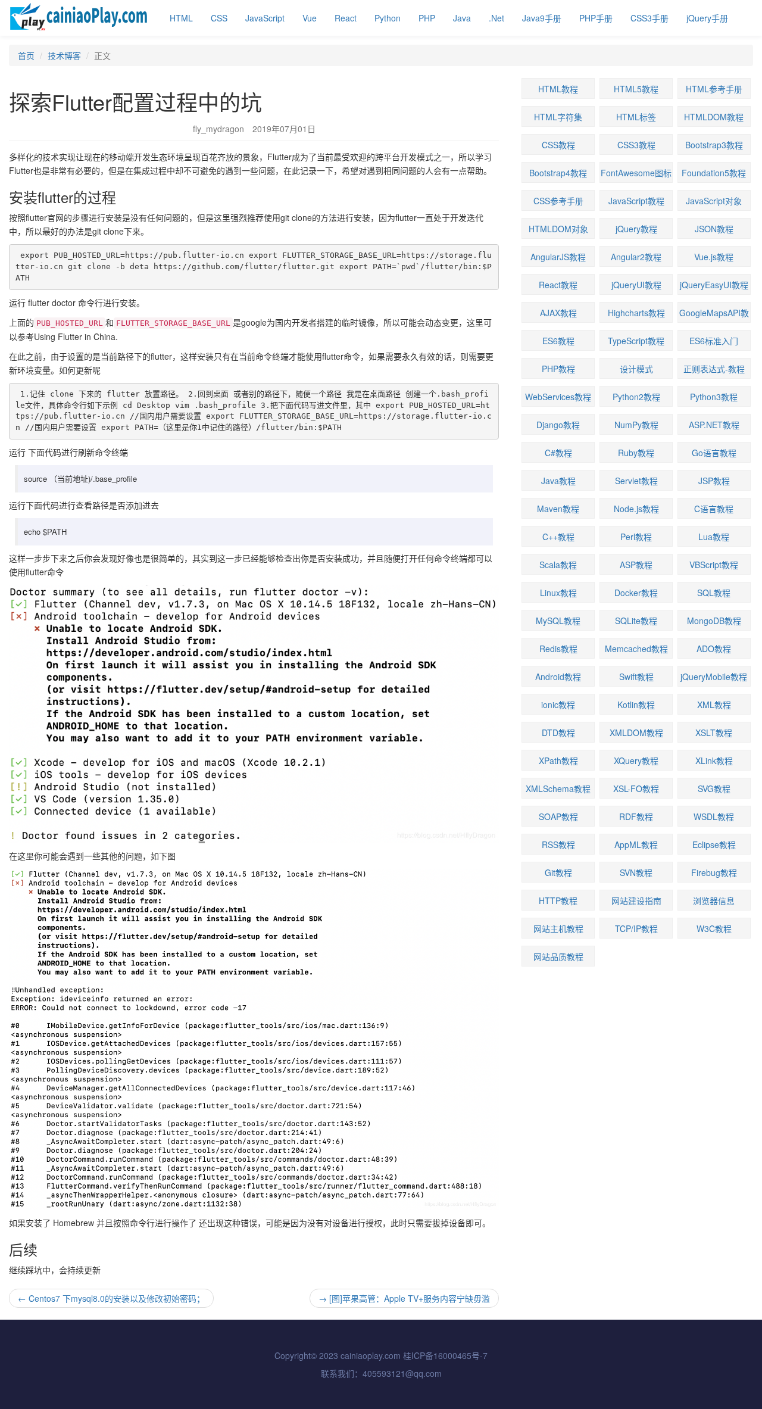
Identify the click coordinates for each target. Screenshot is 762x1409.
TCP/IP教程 (636, 928)
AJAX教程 (558, 313)
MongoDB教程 (714, 620)
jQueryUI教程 (636, 285)
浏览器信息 (714, 900)
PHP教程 (558, 369)
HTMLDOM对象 (558, 229)
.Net (496, 18)
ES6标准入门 (713, 341)
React (346, 18)
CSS (219, 18)
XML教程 (714, 704)
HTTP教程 (558, 900)
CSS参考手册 (558, 201)
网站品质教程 (558, 956)
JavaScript (265, 18)
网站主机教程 (558, 928)
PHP (427, 18)
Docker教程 (636, 592)
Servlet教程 (636, 481)
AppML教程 (636, 844)
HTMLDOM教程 (714, 117)
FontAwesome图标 (636, 173)
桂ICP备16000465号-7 (445, 1355)
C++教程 (558, 537)
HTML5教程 (636, 89)
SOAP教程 (558, 816)
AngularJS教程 (558, 257)
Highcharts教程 (636, 313)
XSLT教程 (713, 732)
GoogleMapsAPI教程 (714, 315)
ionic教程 (558, 704)
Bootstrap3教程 (714, 145)
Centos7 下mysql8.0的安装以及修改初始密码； (111, 1298)
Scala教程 (558, 565)
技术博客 (64, 55)
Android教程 (558, 676)
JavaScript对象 (714, 201)
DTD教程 (558, 732)
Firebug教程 (714, 872)
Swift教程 (636, 676)
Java (462, 18)
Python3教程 (714, 397)
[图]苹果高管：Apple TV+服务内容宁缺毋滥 (404, 1298)
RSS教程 (558, 844)
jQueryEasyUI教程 (714, 285)
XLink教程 (714, 760)
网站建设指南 (636, 900)
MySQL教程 (558, 620)
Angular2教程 (636, 257)
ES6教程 (558, 341)
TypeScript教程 (636, 341)
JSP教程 (714, 481)
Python (387, 18)
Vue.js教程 (713, 257)
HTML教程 (558, 89)
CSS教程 (558, 145)
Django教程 (558, 425)
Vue (309, 18)
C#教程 (558, 453)
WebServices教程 (558, 397)
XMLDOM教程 (636, 732)
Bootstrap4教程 (558, 173)
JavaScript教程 (636, 201)
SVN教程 (636, 872)
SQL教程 (713, 592)
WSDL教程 (714, 816)
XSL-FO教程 (636, 788)
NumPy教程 (636, 425)
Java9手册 (541, 18)
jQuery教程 (636, 229)
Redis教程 (558, 648)
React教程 (558, 285)
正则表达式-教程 (714, 369)
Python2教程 (636, 397)
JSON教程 (714, 229)
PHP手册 (596, 18)
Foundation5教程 (714, 173)
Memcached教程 (636, 648)
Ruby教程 (636, 453)
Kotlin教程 (636, 704)
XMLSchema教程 (558, 788)
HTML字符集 (558, 117)
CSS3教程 (636, 145)
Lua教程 (713, 537)
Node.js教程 (636, 509)
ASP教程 (636, 565)
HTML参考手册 (714, 89)
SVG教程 (714, 788)
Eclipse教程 (714, 844)
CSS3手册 (649, 18)
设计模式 (636, 369)
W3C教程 (714, 928)
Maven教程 (558, 509)
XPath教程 (558, 760)
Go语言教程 (714, 453)
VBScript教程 (713, 565)
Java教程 (558, 481)
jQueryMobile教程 (713, 676)
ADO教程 (714, 648)
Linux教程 (558, 592)
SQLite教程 (636, 620)
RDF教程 (636, 816)
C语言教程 (713, 509)
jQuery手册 (707, 18)
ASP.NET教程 (714, 425)
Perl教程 (636, 537)
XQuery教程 (636, 760)
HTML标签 (636, 117)
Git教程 (558, 872)
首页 (26, 55)
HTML (181, 18)
